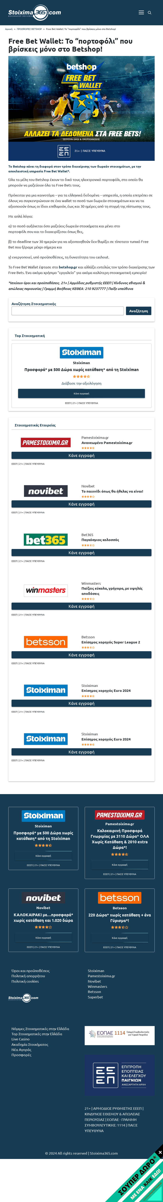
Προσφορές (21, 1055)
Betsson (94, 991)
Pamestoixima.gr (101, 976)
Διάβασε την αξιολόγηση (81, 383)
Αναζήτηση (138, 310)
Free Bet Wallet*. (57, 171)
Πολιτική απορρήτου (28, 976)
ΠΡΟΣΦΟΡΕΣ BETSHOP (29, 28)
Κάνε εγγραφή (81, 393)
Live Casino (21, 1039)
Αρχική (9, 28)
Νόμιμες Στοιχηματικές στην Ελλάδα (40, 1028)
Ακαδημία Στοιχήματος (30, 1044)
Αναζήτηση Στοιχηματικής (34, 303)
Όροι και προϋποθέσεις (30, 970)
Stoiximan (96, 970)
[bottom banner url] (134, 1173)
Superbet (95, 997)
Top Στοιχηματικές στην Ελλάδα (37, 1034)
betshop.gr (68, 267)
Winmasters (97, 986)
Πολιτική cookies (25, 981)
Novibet (94, 981)
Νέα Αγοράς (21, 1049)
